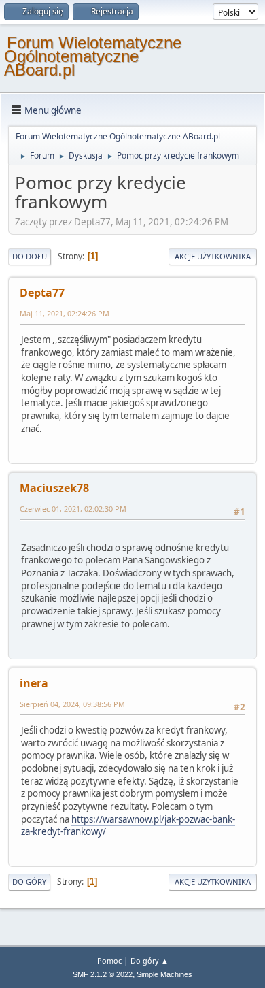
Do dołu (29, 256)
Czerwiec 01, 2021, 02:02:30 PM (73, 509)
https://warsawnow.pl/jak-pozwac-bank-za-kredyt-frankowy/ (128, 825)
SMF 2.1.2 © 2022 (102, 974)
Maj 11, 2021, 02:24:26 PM (64, 313)
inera (34, 683)
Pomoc (109, 960)
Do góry (29, 881)
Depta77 (42, 292)
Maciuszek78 (54, 487)
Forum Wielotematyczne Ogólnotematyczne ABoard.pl (92, 56)
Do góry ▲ (149, 960)
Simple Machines (164, 974)
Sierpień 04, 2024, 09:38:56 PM (72, 704)
